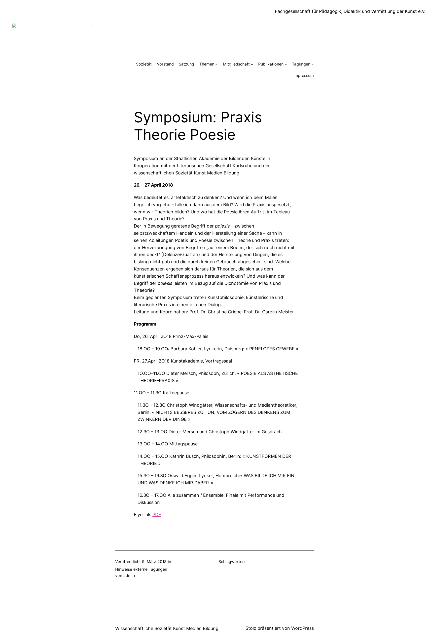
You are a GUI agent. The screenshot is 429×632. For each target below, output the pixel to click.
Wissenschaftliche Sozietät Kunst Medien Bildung (166, 628)
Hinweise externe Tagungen (141, 569)
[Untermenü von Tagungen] (312, 64)
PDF (156, 514)
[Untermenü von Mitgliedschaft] (252, 64)
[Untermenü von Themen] (216, 64)
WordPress (302, 628)
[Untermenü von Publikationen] (286, 64)
